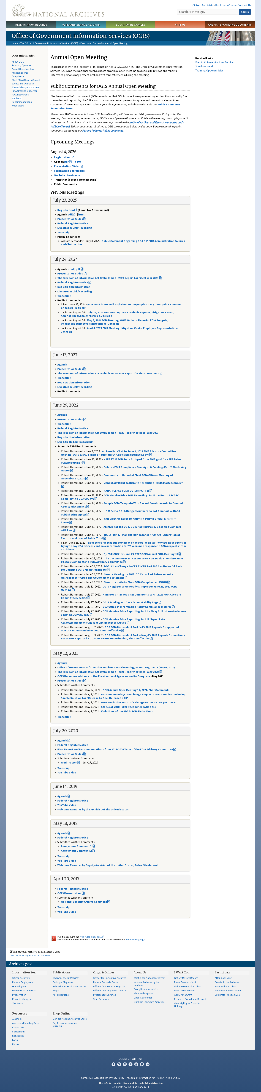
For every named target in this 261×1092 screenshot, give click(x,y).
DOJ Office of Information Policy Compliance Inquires (137, 606)
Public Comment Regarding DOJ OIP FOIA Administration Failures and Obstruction (123, 242)
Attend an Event (223, 977)
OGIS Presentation (69, 893)
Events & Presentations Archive (214, 62)
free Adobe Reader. (90, 936)
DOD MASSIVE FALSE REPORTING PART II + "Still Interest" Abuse (118, 520)
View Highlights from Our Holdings (187, 1005)
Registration (65, 210)
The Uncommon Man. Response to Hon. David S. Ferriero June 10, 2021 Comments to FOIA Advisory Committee (122, 560)
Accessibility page (135, 939)
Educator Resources (130, 24)
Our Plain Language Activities (149, 1001)
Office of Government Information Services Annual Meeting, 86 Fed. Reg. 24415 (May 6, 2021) (116, 667)
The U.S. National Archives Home (58, 10)
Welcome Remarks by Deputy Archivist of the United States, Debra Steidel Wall (108, 865)
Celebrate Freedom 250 (227, 994)
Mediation (17, 98)
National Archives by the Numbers (146, 984)
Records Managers (22, 999)
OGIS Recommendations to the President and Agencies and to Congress (103, 676)
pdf (66, 161)
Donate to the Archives (227, 982)
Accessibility (101, 1077)
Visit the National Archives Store (70, 1018)
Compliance (18, 76)
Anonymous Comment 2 (76, 850)
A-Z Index (17, 1018)
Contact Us (244, 5)
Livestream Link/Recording (74, 291)
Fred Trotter (69, 762)
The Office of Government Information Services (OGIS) (49, 43)
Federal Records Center (106, 982)
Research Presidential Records (190, 999)
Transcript (64, 296)
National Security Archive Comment (84, 901)
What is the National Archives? (149, 977)
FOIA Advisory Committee (25, 87)
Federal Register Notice (72, 282)
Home (15, 43)
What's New (18, 105)
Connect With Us (130, 1059)
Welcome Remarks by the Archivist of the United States (93, 809)
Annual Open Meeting (23, 69)
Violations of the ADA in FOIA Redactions (127, 711)
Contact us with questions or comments (30, 955)
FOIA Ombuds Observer (24, 90)
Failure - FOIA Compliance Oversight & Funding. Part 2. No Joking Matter (123, 468)
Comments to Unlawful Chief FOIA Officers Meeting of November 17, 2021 (117, 476)
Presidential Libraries (104, 994)
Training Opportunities (209, 70)
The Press (17, 1003)
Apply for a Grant (183, 994)
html (78, 161)
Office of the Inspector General (109, 990)
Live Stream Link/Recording (75, 442)
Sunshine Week (204, 66)
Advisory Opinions (21, 65)
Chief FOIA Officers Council (26, 80)
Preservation (19, 994)
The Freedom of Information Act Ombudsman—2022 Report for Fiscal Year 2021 (108, 432)
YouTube (136, 1064)
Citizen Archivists (203, 5)
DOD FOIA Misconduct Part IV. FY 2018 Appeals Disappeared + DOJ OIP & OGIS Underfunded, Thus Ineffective (121, 628)
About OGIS (18, 61)
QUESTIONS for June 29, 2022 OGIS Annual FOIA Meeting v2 (141, 554)
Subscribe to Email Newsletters (69, 986)
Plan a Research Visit (185, 982)
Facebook (113, 1064)
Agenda (62, 364)
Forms (15, 1044)
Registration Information (73, 287)
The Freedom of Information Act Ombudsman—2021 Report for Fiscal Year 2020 (108, 672)
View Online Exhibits (184, 990)
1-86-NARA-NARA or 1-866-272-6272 (130, 1086)
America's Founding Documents (230, 24)
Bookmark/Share (225, 5)
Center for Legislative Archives (109, 977)
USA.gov (175, 1077)
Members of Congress (24, 990)
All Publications (61, 994)
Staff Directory (101, 999)
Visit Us (180, 24)
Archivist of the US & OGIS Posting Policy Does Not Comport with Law (121, 528)
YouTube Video (66, 772)
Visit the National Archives (188, 986)
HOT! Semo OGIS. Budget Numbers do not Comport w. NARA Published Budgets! (120, 512)
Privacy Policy (116, 1077)
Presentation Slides (70, 680)
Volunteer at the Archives (228, 990)
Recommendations (22, 101)
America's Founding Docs (25, 1023)
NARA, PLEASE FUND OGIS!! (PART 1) (126, 490)
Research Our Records (31, 24)
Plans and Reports (143, 993)
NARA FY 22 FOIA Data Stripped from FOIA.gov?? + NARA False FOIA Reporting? (121, 460)
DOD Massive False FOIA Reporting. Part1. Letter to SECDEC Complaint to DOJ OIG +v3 (120, 496)
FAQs (15, 1040)
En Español (18, 1035)
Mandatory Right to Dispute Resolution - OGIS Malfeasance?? (143, 483)
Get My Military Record (186, 977)
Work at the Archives (226, 986)
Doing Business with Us (146, 989)
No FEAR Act (163, 1077)
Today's (66, 977)
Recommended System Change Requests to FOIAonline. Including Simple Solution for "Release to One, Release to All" (123, 696)
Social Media (19, 1031)
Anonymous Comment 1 (76, 846)
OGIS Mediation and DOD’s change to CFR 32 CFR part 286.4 (138, 702)
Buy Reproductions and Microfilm (65, 1024)
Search (245, 11)
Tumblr (130, 1064)
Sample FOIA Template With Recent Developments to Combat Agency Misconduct (122, 504)
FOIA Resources (20, 94)
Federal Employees (22, 982)
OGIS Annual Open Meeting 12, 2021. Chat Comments (136, 690)
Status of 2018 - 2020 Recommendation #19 (128, 707)
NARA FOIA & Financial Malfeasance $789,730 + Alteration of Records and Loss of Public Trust (120, 536)
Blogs (56, 990)
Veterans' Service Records (80, 24)
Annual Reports (20, 72)
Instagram (125, 1064)
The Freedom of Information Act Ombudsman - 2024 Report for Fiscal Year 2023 (108, 278)
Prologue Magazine (63, 982)
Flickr (147, 1064)
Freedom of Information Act (140, 1077)
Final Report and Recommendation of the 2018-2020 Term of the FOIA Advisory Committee (115, 749)
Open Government (143, 997)
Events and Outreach (91, 43)
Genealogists (19, 986)
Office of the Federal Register (109, 986)
